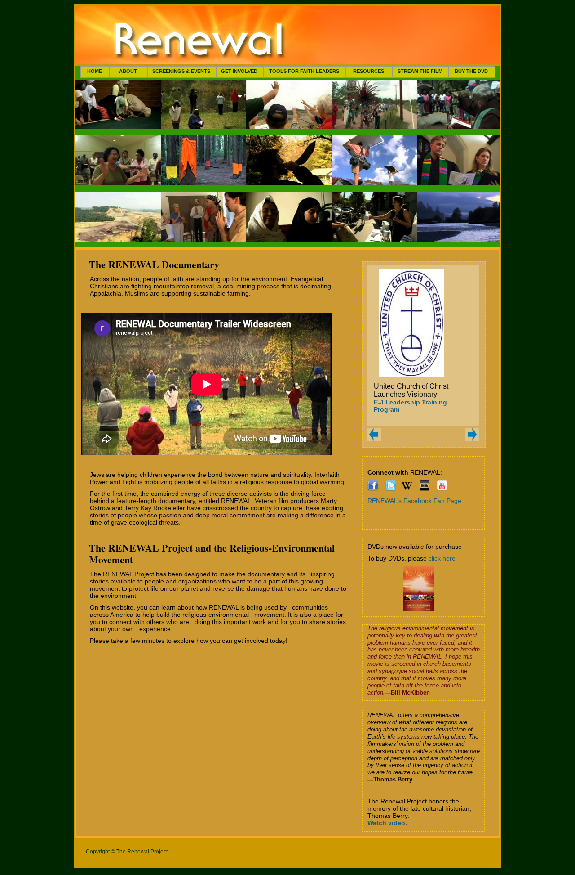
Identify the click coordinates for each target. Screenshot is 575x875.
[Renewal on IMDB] (424, 489)
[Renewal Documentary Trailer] (442, 489)
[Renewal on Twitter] (390, 489)
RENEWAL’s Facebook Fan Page (414, 500)
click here (442, 558)
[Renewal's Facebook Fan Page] (372, 489)
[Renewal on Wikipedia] (407, 489)
